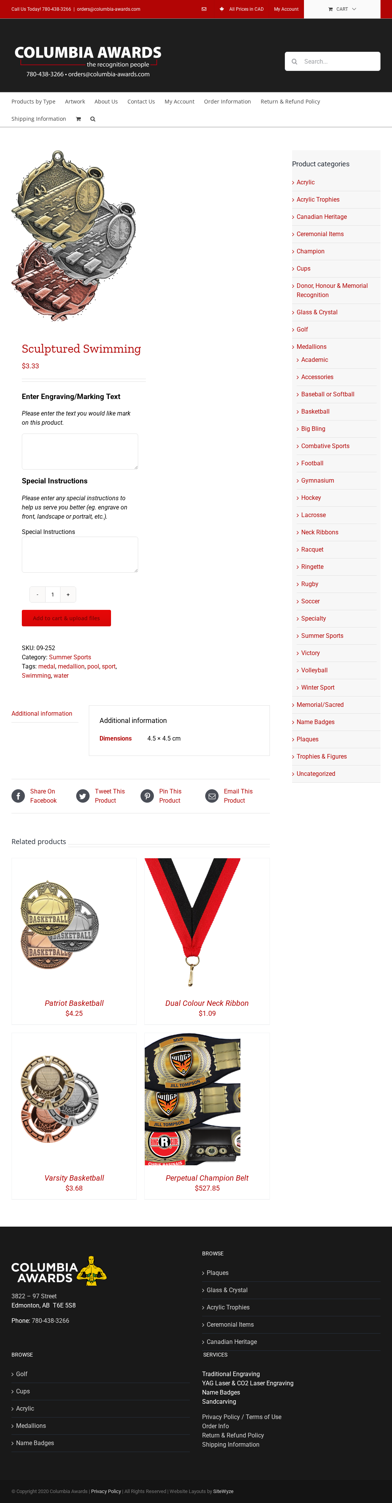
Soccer (310, 601)
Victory (310, 653)
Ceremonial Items (320, 234)
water (61, 675)
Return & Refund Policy (233, 1435)
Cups (303, 268)
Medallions (312, 346)
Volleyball (314, 670)
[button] (92, 118)
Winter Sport (318, 687)
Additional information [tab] (41, 713)
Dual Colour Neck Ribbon (207, 1003)
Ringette (312, 566)
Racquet (312, 549)
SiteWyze (223, 1491)
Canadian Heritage (322, 216)
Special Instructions (48, 531)
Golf (302, 329)
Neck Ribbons (319, 532)
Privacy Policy (106, 1491)
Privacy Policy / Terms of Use (241, 1417)
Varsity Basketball (74, 1178)
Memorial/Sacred (320, 704)
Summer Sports (70, 657)
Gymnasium (317, 480)
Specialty (313, 618)
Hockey (311, 497)
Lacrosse (313, 515)
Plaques (307, 739)
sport (109, 666)
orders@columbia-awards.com (108, 9)
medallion (71, 666)
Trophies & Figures (322, 756)
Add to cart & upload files (66, 618)
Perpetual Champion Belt (207, 1178)
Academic (314, 359)
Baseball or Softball (327, 394)
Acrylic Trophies (318, 199)
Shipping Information (231, 1444)
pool (93, 666)
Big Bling (313, 428)
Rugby (309, 584)
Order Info (215, 1426)
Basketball (315, 411)
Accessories (317, 377)
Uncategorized (316, 773)
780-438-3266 (56, 9)
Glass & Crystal (317, 312)
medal (46, 666)
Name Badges (316, 722)
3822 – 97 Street (34, 1296)
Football (312, 463)
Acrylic (306, 182)
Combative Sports (325, 446)
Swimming (36, 675)
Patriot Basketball (74, 1003)
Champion (311, 251)
